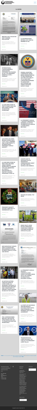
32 (20, 356)
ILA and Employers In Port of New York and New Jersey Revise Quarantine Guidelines (9, 107)
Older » (23, 356)
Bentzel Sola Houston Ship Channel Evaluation (9, 38)
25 (34, 355)
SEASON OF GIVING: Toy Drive (27, 195)
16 (21, 355)
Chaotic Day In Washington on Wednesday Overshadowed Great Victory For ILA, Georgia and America (27, 162)
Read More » (22, 93)
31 (19, 356)
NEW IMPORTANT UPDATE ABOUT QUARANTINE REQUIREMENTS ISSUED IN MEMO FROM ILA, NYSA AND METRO (9, 249)
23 (31, 355)
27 (13, 356)
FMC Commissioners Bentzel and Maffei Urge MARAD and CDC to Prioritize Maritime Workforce (9, 319)
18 (24, 355)
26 (35, 355)
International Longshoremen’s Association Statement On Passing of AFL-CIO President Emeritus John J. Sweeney (9, 72)
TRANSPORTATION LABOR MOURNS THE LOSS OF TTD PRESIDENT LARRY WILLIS (27, 340)
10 (13, 355)
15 (20, 355)
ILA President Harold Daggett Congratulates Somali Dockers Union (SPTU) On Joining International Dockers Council (28, 274)
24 (32, 355)
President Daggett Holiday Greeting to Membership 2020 (8, 208)
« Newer (2, 355)
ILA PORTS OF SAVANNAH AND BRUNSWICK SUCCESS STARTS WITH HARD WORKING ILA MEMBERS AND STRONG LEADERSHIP (28, 308)
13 (17, 355)
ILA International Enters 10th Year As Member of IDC (27, 40)
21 (28, 355)
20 (27, 355)
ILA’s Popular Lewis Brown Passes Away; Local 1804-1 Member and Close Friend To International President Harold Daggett (8, 143)
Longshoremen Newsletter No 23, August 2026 (22, 371)
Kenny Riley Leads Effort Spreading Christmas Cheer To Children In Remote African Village (27, 228)
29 (16, 356)
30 (17, 356)
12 (16, 355)
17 (23, 355)
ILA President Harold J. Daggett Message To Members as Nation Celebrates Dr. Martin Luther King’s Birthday (28, 124)
